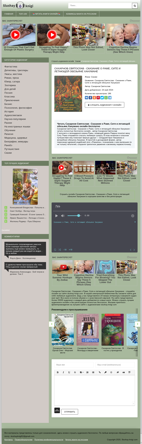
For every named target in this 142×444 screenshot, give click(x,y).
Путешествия (11, 149)
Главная (8, 14)
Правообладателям (23, 439)
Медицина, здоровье (15, 138)
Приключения (11, 100)
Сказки (94, 77)
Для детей (10, 89)
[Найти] (135, 5)
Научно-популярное (15, 119)
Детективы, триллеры (16, 70)
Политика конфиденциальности (48, 439)
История (9, 111)
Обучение (9, 130)
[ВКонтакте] (86, 97)
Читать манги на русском (76, 439)
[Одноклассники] (94, 97)
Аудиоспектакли (13, 115)
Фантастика (10, 66)
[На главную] (18, 5)
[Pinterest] (98, 97)
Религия (8, 134)
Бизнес (8, 104)
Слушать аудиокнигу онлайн (105, 105)
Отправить (69, 412)
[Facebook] (90, 97)
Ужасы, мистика (13, 74)
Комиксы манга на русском (81, 14)
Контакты (8, 439)
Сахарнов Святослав (100, 86)
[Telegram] (109, 97)
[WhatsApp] (106, 97)
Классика (9, 96)
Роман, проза (11, 78)
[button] (57, 372)
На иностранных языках (17, 126)
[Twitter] (102, 97)
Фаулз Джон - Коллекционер (23, 258)
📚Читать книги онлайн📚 (46, 14)
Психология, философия (18, 108)
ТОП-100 (23, 14)
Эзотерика (10, 85)
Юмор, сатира (12, 81)
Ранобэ (8, 145)
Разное (8, 123)
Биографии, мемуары (16, 141)
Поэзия (8, 93)
